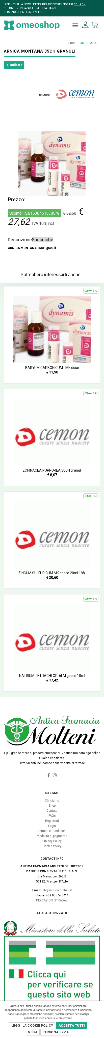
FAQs (52, 816)
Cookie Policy (52, 846)
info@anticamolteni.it (57, 890)
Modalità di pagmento (52, 836)
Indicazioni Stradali (52, 900)
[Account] (85, 25)
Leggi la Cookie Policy (32, 1025)
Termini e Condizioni (52, 831)
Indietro (16, 65)
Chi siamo (52, 800)
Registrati (52, 821)
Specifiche (42, 239)
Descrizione (20, 239)
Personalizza (55, 1032)
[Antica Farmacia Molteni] (32, 25)
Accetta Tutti (72, 1025)
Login (52, 826)
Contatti (52, 810)
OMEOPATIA (88, 43)
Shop (71, 43)
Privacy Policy (52, 841)
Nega (32, 1032)
